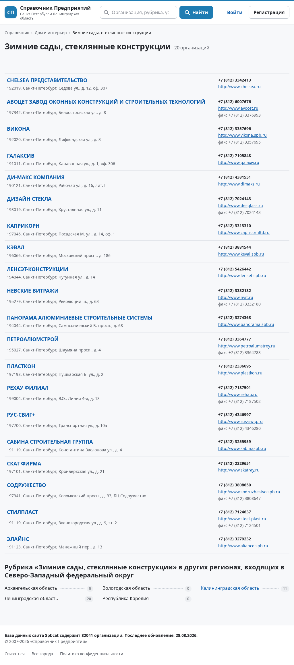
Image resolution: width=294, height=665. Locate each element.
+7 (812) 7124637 (234, 512)
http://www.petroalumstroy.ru (246, 346)
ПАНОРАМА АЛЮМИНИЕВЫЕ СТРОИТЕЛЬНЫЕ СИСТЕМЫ (79, 317)
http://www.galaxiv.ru (238, 162)
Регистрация (269, 12)
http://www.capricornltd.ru (244, 232)
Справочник (17, 32)
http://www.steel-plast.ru (242, 518)
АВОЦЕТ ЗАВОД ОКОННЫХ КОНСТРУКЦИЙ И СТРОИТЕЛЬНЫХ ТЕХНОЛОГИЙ (106, 101)
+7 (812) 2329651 (234, 463)
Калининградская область (230, 588)
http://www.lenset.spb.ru (242, 275)
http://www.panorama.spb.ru (246, 324)
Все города (42, 653)
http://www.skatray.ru (239, 470)
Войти (235, 12)
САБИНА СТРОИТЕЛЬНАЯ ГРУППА (50, 441)
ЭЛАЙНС (18, 539)
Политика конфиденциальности (91, 653)
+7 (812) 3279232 (234, 539)
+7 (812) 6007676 (234, 101)
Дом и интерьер (51, 32)
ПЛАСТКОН (21, 366)
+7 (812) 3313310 (234, 225)
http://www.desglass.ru (240, 205)
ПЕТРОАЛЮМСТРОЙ (33, 339)
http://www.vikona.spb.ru (242, 135)
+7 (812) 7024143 (234, 198)
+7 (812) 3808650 (234, 485)
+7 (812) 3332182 (234, 290)
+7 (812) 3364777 (234, 339)
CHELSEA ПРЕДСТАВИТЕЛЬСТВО (47, 80)
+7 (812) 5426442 (234, 269)
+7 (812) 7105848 (234, 155)
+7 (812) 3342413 (234, 80)
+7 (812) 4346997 (234, 414)
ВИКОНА (18, 128)
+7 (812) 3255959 (234, 441)
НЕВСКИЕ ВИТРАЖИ (33, 290)
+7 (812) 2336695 (234, 366)
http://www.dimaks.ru (239, 184)
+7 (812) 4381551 (234, 177)
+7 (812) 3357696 (234, 128)
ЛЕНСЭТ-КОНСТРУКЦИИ (37, 269)
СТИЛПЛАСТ (22, 512)
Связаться (15, 653)
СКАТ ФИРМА (24, 463)
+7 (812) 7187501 (234, 387)
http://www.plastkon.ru (240, 373)
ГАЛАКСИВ (20, 155)
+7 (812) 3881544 (234, 247)
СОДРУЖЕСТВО (26, 485)
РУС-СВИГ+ (21, 414)
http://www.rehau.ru (238, 394)
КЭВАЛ (15, 247)
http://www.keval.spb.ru (241, 254)
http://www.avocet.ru (238, 108)
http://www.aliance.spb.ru (243, 545)
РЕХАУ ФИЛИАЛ (28, 387)
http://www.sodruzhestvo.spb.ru (249, 491)
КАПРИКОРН (23, 225)
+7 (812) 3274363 (234, 317)
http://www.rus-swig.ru (240, 421)
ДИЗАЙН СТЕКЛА (29, 198)
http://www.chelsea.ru (239, 86)
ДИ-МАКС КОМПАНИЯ (36, 177)
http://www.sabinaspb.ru (242, 448)
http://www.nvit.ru (235, 297)
